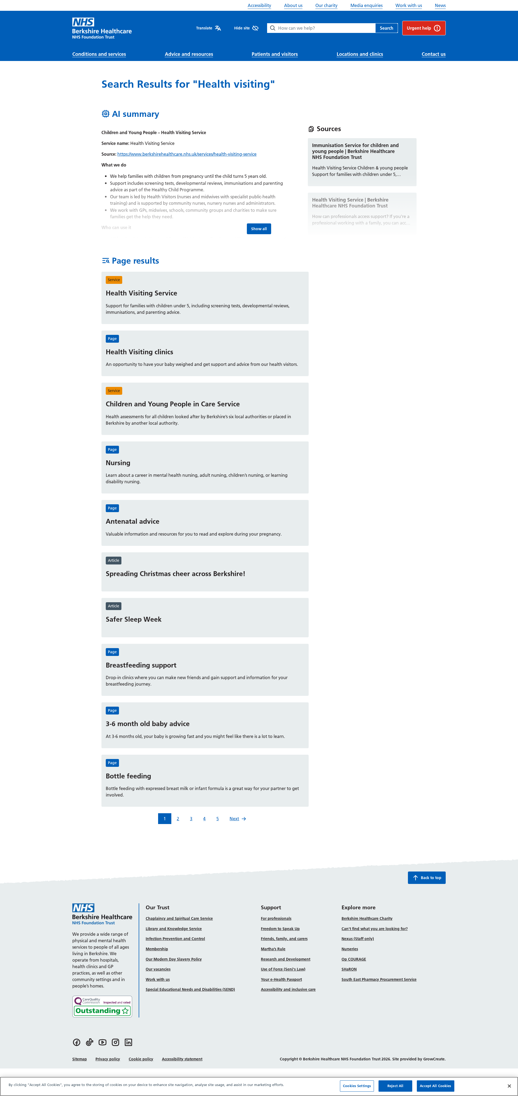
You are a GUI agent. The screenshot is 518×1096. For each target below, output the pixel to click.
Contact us (434, 54)
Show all (261, 228)
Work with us (409, 5)
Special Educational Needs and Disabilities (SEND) (190, 989)
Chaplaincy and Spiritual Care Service (179, 918)
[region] (259, 1086)
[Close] (509, 1086)
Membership (157, 949)
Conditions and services (99, 54)
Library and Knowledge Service (174, 928)
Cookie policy (141, 1059)
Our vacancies (158, 969)
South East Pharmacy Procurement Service (379, 979)
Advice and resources (189, 54)
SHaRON (349, 969)
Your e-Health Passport (281, 979)
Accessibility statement (182, 1059)
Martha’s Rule (273, 949)
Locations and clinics (360, 54)
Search (386, 28)
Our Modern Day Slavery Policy (174, 959)
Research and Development (285, 959)
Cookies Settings (357, 1086)
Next (234, 818)
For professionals (276, 918)
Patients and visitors (275, 54)
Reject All (395, 1086)
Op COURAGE (354, 959)
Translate (204, 28)
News (440, 5)
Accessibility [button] (259, 5)
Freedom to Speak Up (280, 928)
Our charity (326, 5)
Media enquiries (366, 5)
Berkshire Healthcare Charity (367, 918)
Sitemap (79, 1059)
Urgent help (419, 28)
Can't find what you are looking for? (375, 928)
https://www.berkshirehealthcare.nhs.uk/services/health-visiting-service (187, 154)
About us (293, 5)
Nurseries (350, 949)
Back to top (431, 877)
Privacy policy (108, 1059)
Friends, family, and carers (284, 938)
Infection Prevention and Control (175, 938)
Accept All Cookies (435, 1086)
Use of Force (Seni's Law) (283, 969)
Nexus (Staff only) (358, 938)
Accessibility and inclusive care (288, 989)
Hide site (242, 28)
